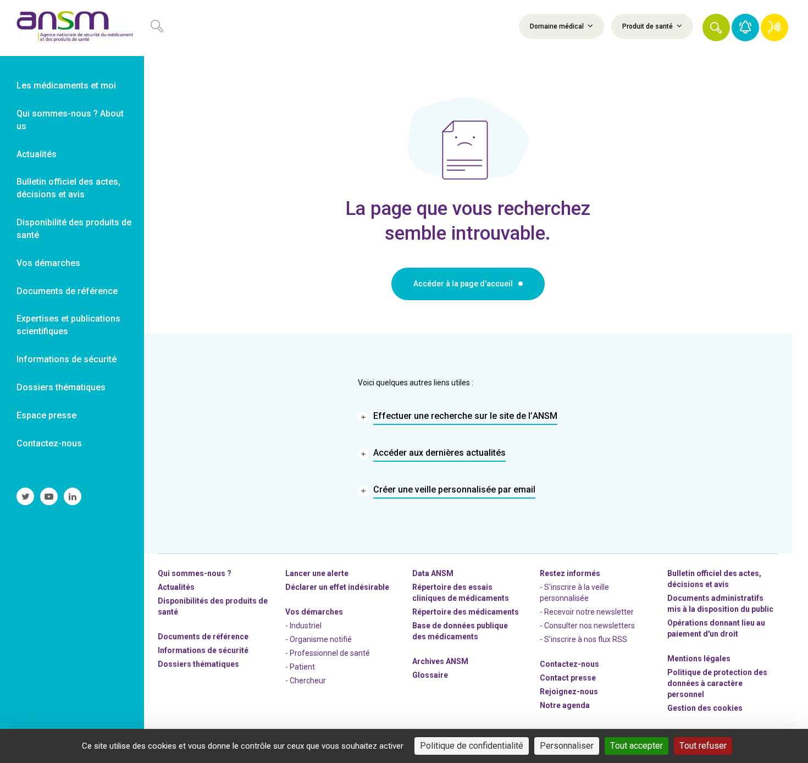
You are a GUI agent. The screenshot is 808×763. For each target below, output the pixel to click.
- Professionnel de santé (327, 653)
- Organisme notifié (318, 639)
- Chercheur (305, 680)
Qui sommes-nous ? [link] (194, 573)
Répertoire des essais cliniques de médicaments (460, 592)
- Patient (300, 666)
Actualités (176, 587)
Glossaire (430, 675)
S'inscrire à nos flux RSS (585, 639)
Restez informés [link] (570, 573)
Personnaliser (567, 745)
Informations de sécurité (203, 650)
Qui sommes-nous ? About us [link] (70, 119)
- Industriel (303, 625)
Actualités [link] (36, 154)
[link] (72, 28)
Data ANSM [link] (432, 573)
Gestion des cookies (705, 708)
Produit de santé (648, 26)
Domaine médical (557, 26)
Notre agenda (565, 705)
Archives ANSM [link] (440, 661)
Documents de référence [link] (67, 291)
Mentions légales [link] (698, 658)
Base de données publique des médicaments (460, 631)
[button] (716, 27)
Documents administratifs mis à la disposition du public (720, 603)
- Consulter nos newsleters (587, 625)
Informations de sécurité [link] (66, 359)
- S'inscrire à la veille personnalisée (574, 592)
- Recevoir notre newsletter (587, 611)
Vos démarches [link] (48, 263)
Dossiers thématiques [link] (61, 387)
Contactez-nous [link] (49, 443)
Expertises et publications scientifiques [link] (68, 324)
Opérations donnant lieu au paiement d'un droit (716, 628)
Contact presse (568, 677)
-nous (569, 691)
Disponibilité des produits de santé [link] (73, 228)
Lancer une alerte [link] (316, 573)
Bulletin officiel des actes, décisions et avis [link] (68, 188)
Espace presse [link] (46, 415)
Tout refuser (703, 745)
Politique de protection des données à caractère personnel (717, 683)
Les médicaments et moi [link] (66, 85)
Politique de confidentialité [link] (471, 745)
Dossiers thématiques (198, 664)
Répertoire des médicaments (465, 611)
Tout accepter (636, 745)
